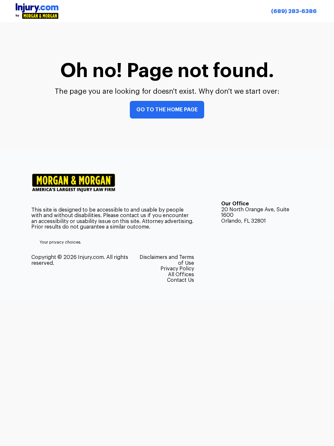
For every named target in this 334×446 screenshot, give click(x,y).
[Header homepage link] (37, 10)
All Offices (181, 274)
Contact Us (180, 280)
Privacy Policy (177, 268)
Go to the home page (167, 109)
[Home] (76, 183)
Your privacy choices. (60, 242)
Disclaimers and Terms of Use (167, 260)
